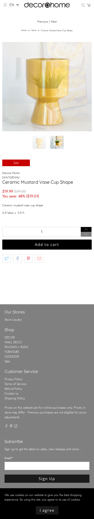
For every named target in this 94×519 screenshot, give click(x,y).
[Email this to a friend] (39, 258)
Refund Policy (13, 388)
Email (9, 458)
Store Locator (13, 319)
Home (24, 30)
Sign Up (47, 478)
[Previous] (10, 87)
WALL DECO (13, 342)
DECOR (10, 337)
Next (54, 21)
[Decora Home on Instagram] (16, 426)
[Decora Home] (47, 5)
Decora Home (11, 173)
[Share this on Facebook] (17, 258)
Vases (34, 30)
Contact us (11, 393)
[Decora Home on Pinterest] (11, 426)
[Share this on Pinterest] (28, 258)
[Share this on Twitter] (6, 258)
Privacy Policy (13, 379)
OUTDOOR (12, 356)
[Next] (84, 87)
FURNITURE (12, 351)
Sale (7, 361)
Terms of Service (15, 384)
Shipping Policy (15, 398)
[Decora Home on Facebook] (6, 426)
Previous (42, 21)
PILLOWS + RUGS (16, 347)
